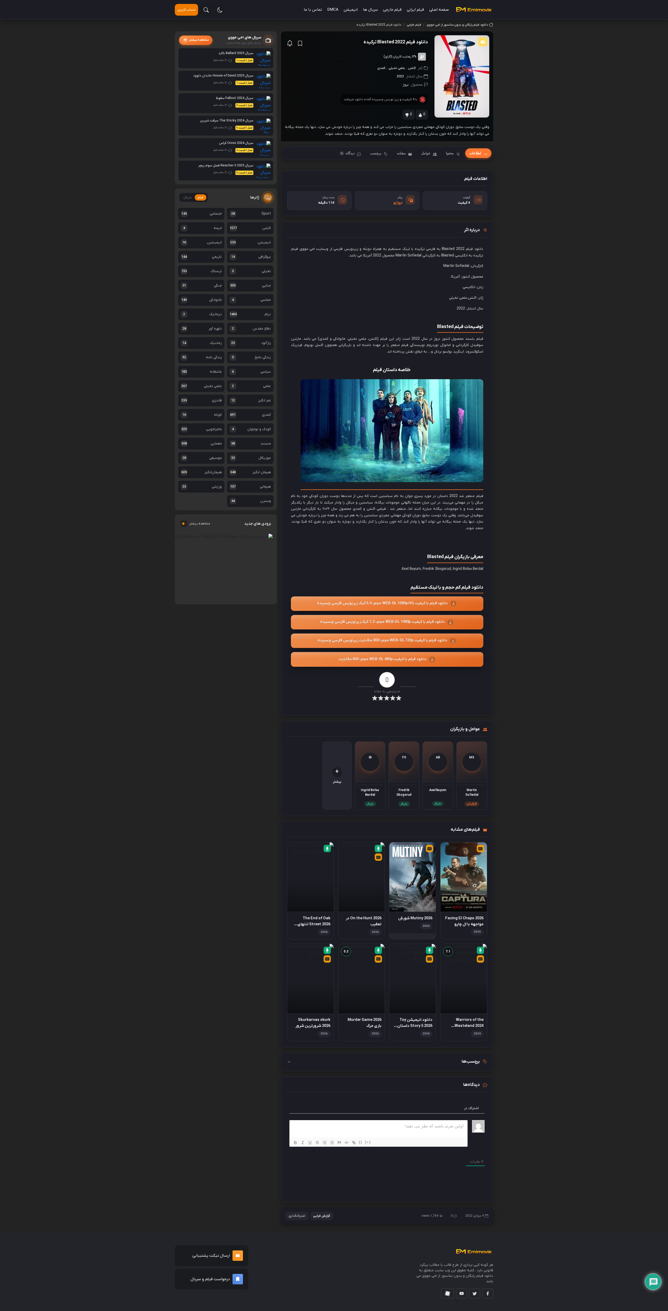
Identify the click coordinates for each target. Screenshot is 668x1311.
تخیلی (251, 271)
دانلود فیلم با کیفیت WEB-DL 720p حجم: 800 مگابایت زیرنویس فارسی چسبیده (382, 640)
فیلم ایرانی (415, 9)
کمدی (381, 68)
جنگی (202, 285)
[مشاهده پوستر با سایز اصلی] (461, 76)
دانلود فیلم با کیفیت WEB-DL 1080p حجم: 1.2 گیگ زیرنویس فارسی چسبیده (382, 621)
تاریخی (201, 256)
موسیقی (202, 457)
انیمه (202, 228)
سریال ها (370, 9)
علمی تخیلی (397, 68)
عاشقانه (201, 371)
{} (360, 1142)
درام (250, 314)
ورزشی (202, 486)
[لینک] (353, 1142)
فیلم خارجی (392, 9)
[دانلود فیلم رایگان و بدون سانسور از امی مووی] (473, 9)
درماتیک (202, 314)
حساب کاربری (186, 10)
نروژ (406, 85)
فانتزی (201, 400)
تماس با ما (313, 9)
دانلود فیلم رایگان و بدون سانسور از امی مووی (457, 25)
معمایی (201, 443)
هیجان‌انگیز (201, 472)
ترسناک (201, 271)
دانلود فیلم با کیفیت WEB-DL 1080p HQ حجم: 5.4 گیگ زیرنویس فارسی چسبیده (382, 603)
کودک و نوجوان (251, 429)
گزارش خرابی (321, 1216)
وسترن (251, 501)
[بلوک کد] (346, 1142)
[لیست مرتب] (324, 1142)
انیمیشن (351, 9)
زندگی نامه (202, 357)
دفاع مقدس (251, 328)
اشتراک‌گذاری (297, 1216)
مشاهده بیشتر (199, 524)
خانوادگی (201, 299)
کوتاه (202, 414)
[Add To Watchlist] (300, 43)
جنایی (250, 285)
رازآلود (251, 343)
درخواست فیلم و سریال (210, 1279)
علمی (251, 386)
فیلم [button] (201, 197)
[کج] (302, 1142)
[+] (368, 1142)
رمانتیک (202, 343)
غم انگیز (251, 400)
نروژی (397, 203)
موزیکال (251, 457)
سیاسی (251, 371)
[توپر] (295, 1142)
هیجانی (250, 486)
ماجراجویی (201, 429)
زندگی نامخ (251, 357)
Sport (251, 213)
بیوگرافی (251, 256)
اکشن (412, 68)
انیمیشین (202, 242)
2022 (400, 76)
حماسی (251, 299)
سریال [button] (187, 197)
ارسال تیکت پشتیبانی (211, 1255)
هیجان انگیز (250, 472)
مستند (251, 443)
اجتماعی (201, 213)
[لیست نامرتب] (332, 1142)
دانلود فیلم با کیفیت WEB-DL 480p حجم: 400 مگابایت (382, 659)
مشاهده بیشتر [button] (199, 40)
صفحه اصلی (439, 9)
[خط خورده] (317, 1142)
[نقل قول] (339, 1142)
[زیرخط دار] (310, 1142)
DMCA (332, 9)
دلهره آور (202, 328)
